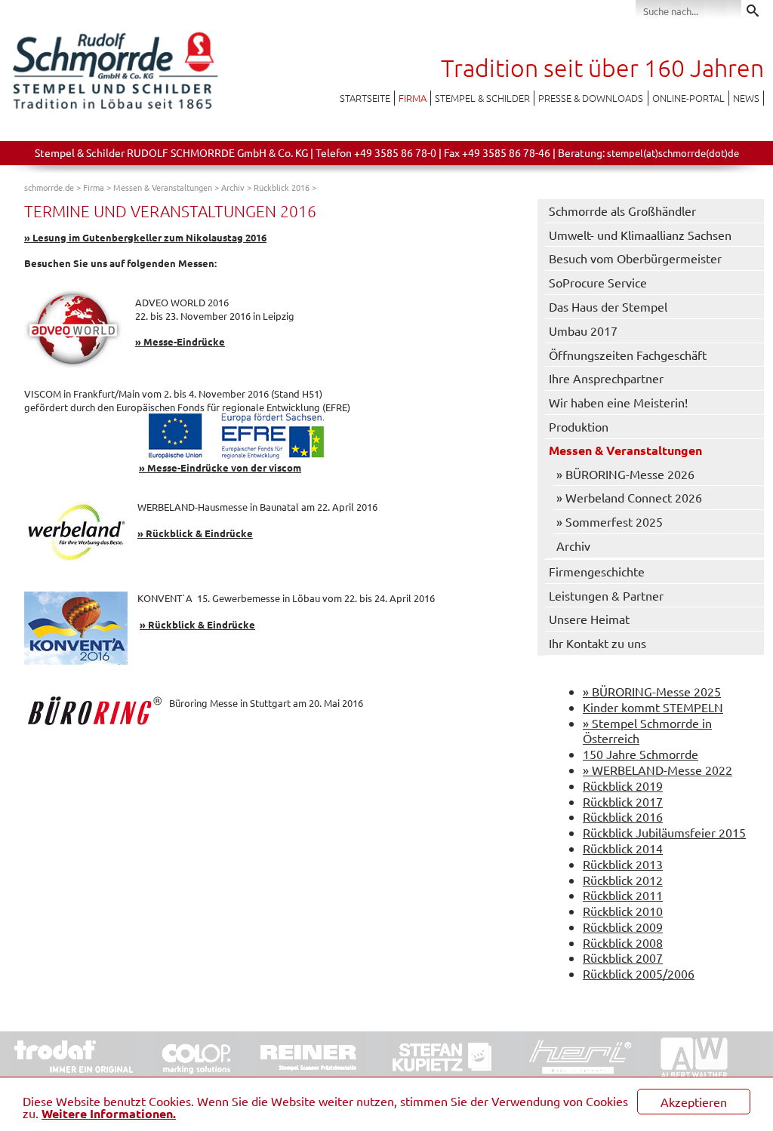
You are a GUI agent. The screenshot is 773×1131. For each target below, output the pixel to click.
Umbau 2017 (583, 330)
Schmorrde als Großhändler (622, 210)
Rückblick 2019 (623, 785)
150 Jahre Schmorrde (640, 753)
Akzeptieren (694, 1101)
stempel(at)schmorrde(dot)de (673, 152)
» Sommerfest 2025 (609, 521)
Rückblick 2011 (623, 894)
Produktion (578, 426)
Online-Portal (688, 98)
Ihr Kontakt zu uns (597, 642)
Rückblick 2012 (623, 879)
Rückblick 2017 (623, 801)
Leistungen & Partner (606, 595)
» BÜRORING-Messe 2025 (652, 691)
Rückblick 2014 (623, 848)
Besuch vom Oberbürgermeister (635, 258)
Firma (413, 98)
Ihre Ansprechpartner (606, 378)
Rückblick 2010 (623, 910)
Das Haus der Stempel (608, 306)
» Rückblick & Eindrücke (195, 533)
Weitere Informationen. (109, 1113)
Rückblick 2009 (623, 926)
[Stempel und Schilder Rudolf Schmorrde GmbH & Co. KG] (115, 107)
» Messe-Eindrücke (180, 341)
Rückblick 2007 (623, 957)
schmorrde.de (49, 187)
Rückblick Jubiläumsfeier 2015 (664, 832)
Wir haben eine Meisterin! (618, 402)
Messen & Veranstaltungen (162, 187)
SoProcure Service (598, 282)
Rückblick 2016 (282, 187)
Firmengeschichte (597, 571)
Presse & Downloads (590, 98)
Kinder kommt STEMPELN (653, 707)
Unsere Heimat (589, 618)
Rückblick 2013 (623, 863)
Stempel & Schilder (482, 98)
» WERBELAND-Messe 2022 (657, 769)
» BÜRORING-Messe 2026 (625, 473)
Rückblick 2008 (623, 942)
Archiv (233, 187)
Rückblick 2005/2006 (638, 973)
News (746, 98)
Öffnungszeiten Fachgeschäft (628, 354)
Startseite (365, 98)
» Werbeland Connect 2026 (629, 497)
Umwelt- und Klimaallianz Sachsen (640, 234)
